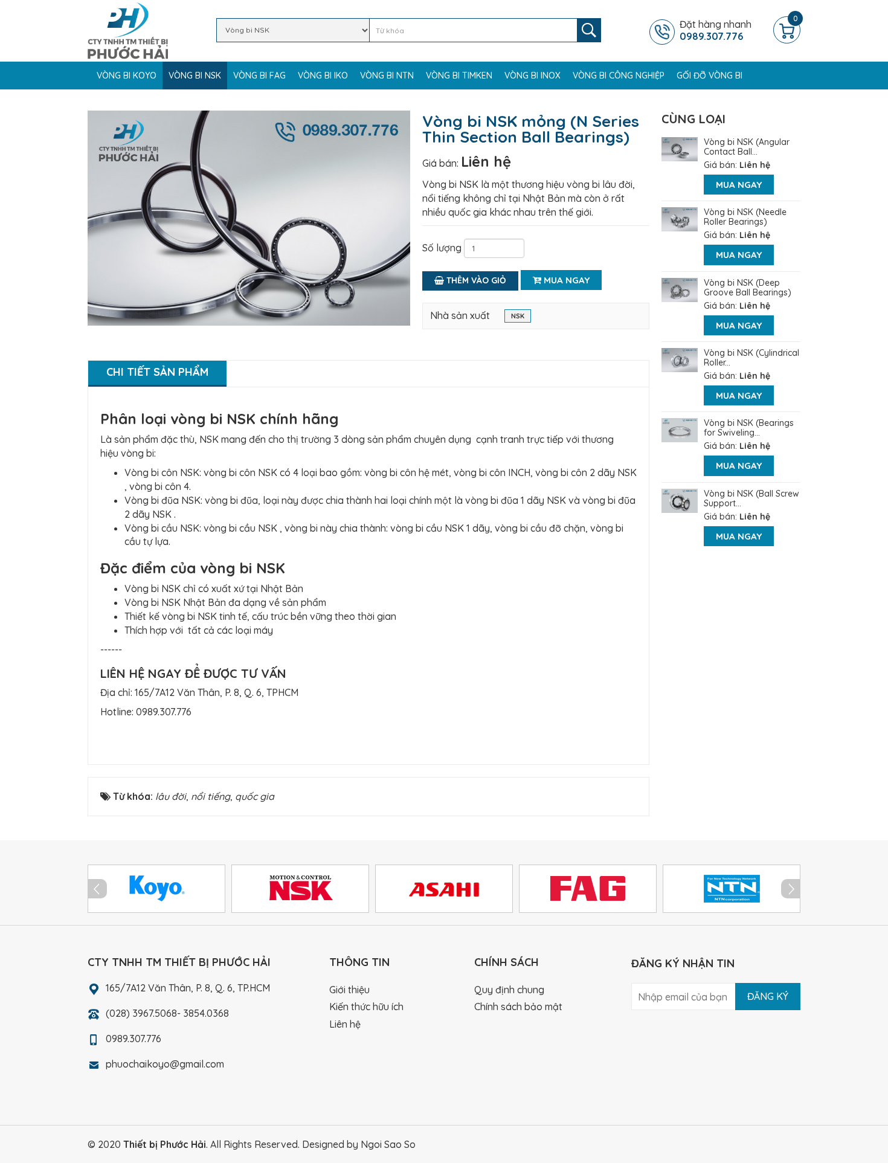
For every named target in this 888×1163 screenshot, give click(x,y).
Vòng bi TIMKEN (459, 75)
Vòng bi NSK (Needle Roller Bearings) (745, 217)
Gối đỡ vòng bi (709, 75)
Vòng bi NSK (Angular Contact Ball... (747, 147)
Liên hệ (486, 161)
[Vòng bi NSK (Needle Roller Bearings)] (679, 218)
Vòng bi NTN (387, 75)
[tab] (157, 374)
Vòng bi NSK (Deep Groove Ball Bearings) (747, 287)
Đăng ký (767, 996)
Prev (97, 888)
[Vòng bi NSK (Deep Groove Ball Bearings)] (679, 289)
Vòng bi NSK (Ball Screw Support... (751, 498)
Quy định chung (509, 990)
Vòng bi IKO (323, 75)
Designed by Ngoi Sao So (359, 1144)
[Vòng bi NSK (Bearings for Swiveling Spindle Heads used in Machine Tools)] (679, 429)
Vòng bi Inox (532, 75)
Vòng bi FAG (259, 75)
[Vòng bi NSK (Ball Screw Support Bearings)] (679, 500)
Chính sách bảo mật (518, 1006)
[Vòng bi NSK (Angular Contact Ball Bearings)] (679, 148)
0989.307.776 (163, 712)
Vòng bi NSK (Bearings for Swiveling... (749, 427)
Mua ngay (565, 280)
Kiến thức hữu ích (366, 1006)
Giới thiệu (349, 990)
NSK (517, 316)
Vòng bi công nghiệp (618, 75)
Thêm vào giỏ (475, 280)
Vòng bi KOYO (126, 75)
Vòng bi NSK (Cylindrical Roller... (751, 357)
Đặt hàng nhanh (715, 30)
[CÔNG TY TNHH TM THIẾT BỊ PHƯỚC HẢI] (128, 30)
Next (790, 888)
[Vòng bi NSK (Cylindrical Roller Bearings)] (679, 359)
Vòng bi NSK (195, 75)
